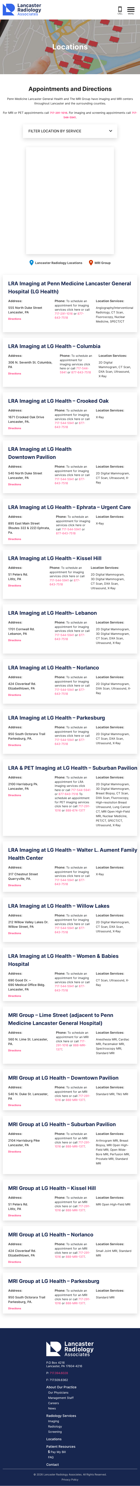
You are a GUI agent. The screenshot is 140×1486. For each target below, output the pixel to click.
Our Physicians (58, 1392)
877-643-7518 (81, 372)
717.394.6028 (59, 1373)
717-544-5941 (65, 423)
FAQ (51, 1457)
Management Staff (61, 1398)
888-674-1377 (75, 810)
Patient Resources (60, 1447)
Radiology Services (61, 1416)
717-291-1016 (58, 112)
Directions (14, 318)
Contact (52, 1465)
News (52, 1408)
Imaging (53, 1421)
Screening (55, 1432)
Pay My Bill (58, 1452)
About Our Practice (61, 1387)
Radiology (55, 1426)
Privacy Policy (70, 1479)
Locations (54, 1439)
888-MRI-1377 (75, 1100)
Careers (53, 1403)
